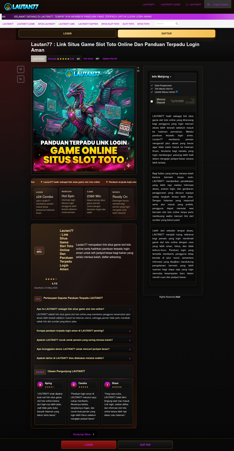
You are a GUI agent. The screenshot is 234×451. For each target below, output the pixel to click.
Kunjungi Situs (82, 434)
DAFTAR (167, 33)
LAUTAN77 (8, 23)
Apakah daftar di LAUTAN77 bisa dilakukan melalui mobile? (70, 358)
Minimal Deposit (175, 101)
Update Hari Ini (110, 58)
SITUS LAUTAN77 (46, 23)
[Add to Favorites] (20, 69)
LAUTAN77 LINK (67, 23)
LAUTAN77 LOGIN (26, 23)
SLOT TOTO (128, 23)
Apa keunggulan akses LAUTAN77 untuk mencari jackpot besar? (73, 349)
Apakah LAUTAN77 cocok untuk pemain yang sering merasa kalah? (75, 339)
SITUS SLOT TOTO (110, 23)
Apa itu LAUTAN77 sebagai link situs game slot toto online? (70, 308)
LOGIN (67, 33)
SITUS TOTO (143, 23)
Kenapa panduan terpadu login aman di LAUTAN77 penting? (70, 330)
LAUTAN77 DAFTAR (88, 23)
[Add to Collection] (20, 79)
